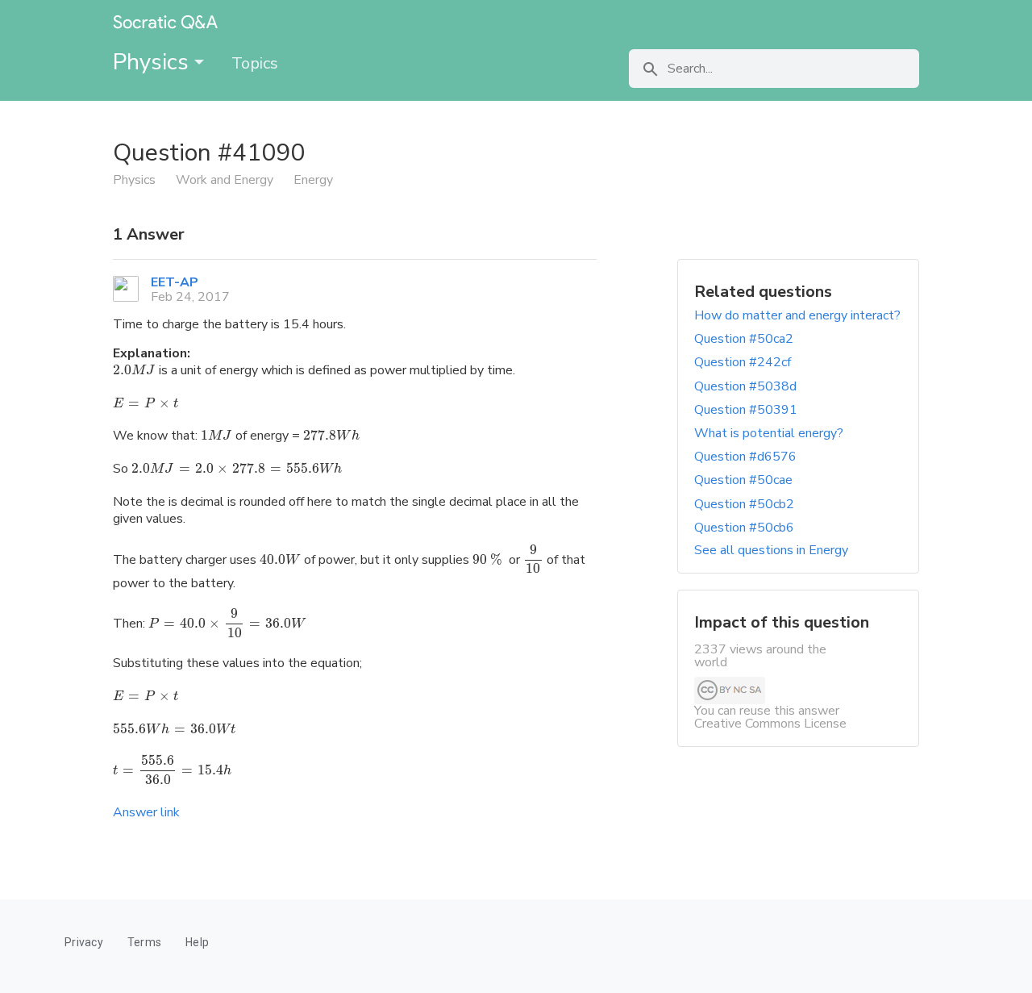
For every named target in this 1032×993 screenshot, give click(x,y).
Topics (254, 63)
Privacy (83, 942)
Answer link (146, 812)
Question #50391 (745, 410)
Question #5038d (745, 386)
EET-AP (174, 282)
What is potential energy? (768, 433)
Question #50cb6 (744, 527)
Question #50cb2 (744, 504)
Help (197, 942)
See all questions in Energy (771, 550)
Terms (144, 942)
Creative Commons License (770, 723)
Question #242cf (742, 362)
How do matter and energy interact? (797, 315)
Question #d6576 (745, 456)
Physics (153, 62)
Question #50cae (743, 480)
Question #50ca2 (743, 339)
